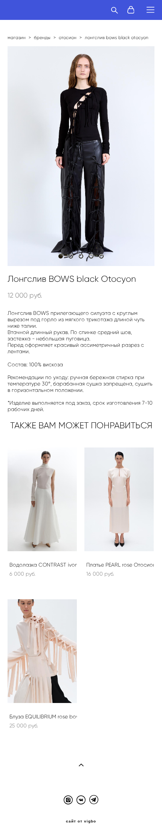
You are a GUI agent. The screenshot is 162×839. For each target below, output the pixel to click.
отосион (67, 37)
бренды (42, 37)
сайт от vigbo (81, 821)
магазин (17, 37)
